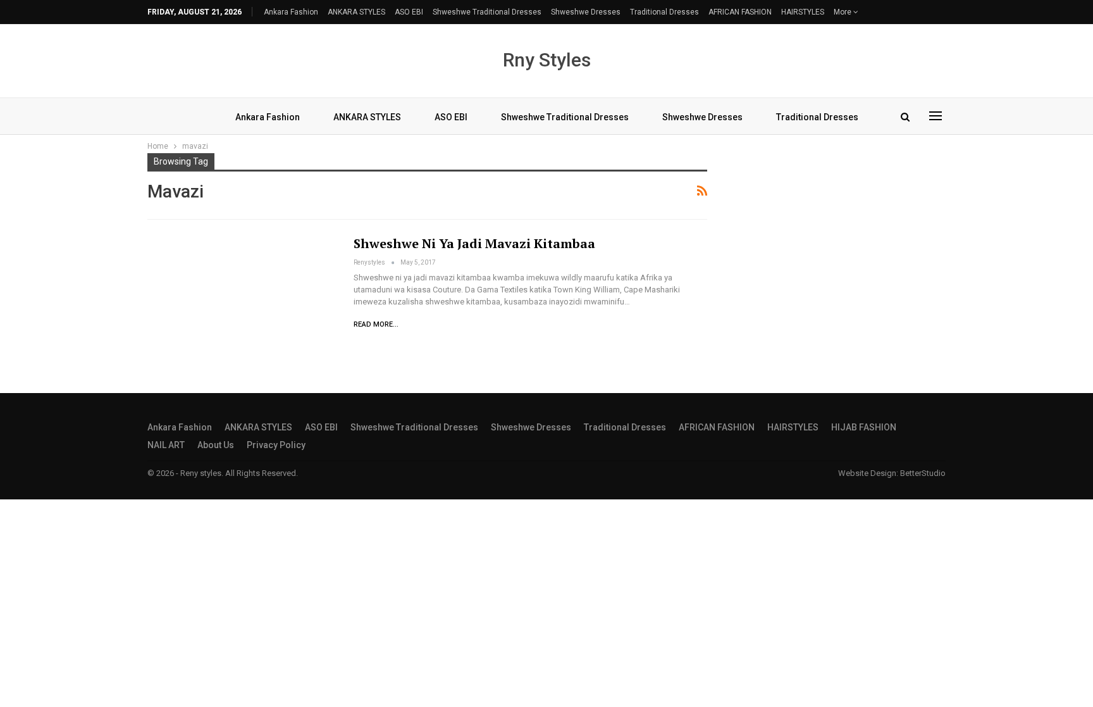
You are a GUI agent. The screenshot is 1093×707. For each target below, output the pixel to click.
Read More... (376, 324)
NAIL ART (166, 445)
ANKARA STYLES (356, 12)
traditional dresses (664, 12)
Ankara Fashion (291, 12)
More (843, 12)
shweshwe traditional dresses (487, 12)
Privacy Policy (276, 445)
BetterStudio (923, 473)
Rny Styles (547, 60)
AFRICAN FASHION (740, 12)
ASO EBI (409, 12)
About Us (215, 445)
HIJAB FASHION (863, 427)
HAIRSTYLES (802, 12)
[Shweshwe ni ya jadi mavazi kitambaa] (242, 296)
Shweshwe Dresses (586, 12)
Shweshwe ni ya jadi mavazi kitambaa (474, 243)
